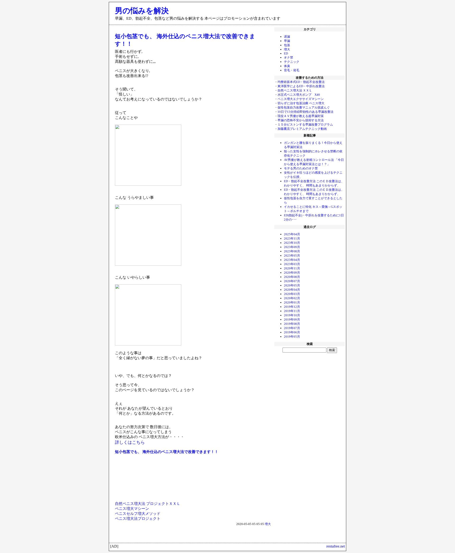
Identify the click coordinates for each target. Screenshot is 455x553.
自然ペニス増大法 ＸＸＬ (295, 90)
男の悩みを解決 (142, 10)
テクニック (291, 61)
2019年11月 (292, 311)
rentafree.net (335, 546)
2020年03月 (292, 294)
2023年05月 (292, 255)
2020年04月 (292, 289)
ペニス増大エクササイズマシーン (301, 99)
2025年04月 (292, 234)
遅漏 (287, 36)
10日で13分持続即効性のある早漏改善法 (305, 111)
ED (286, 53)
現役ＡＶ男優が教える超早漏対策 (301, 116)
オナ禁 (288, 57)
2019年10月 (292, 315)
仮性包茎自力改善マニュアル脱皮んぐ (304, 107)
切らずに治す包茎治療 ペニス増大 (301, 103)
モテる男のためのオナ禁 (301, 168)
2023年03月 (292, 264)
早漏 (287, 41)
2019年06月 (292, 332)
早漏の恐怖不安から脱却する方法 (301, 120)
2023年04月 (292, 260)
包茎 (287, 45)
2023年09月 (292, 247)
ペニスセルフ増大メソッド (137, 514)
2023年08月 (292, 251)
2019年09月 (292, 319)
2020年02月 (292, 298)
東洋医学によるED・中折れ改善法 (301, 86)
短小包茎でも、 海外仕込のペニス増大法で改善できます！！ (166, 452)
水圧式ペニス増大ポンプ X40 (299, 94)
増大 (287, 49)
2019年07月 (292, 328)
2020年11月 (292, 268)
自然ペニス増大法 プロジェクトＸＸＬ (147, 504)
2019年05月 (292, 336)
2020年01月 (292, 302)
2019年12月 (292, 306)
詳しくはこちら (130, 442)
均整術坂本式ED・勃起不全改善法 (301, 82)
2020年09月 (292, 272)
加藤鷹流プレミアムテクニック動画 (302, 129)
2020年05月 (292, 285)
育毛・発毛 (291, 70)
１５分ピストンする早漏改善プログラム (305, 124)
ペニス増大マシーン (132, 509)
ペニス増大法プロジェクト (137, 519)
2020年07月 (292, 281)
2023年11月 (292, 238)
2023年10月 (292, 243)
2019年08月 (292, 324)
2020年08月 (292, 277)
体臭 (287, 66)
